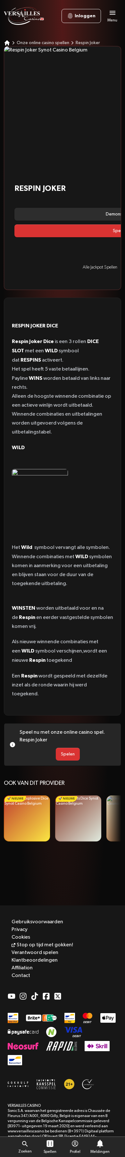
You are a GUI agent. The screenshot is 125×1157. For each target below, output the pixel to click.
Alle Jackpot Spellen (100, 267)
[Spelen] (27, 818)
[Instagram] (23, 996)
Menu (112, 20)
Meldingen (100, 1152)
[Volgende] (113, 818)
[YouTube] (11, 996)
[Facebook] (46, 996)
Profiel (75, 1152)
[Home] (7, 43)
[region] (62, 818)
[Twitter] (58, 996)
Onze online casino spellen (43, 43)
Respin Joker (88, 43)
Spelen (68, 754)
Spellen (50, 1152)
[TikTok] (34, 996)
